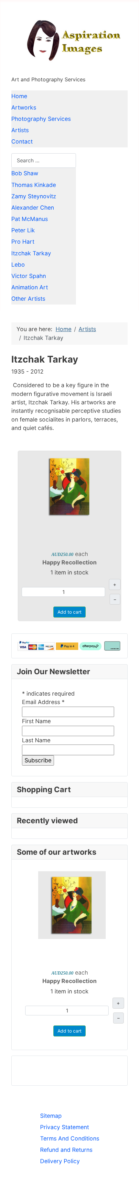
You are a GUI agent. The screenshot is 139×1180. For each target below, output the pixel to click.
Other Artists (28, 298)
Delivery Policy (60, 1161)
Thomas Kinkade (33, 184)
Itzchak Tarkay (31, 253)
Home (19, 96)
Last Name (36, 740)
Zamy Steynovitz (33, 196)
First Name (36, 721)
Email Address (43, 702)
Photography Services (41, 118)
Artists (20, 130)
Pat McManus (29, 218)
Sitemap (51, 1115)
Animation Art (29, 287)
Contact (22, 141)
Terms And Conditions (69, 1138)
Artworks (23, 107)
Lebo (18, 264)
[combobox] (43, 160)
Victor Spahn (28, 275)
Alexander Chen (32, 207)
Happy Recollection (69, 562)
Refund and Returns (66, 1149)
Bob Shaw (24, 173)
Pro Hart (22, 241)
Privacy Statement (64, 1127)
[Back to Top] (127, 1167)
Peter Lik (23, 230)
